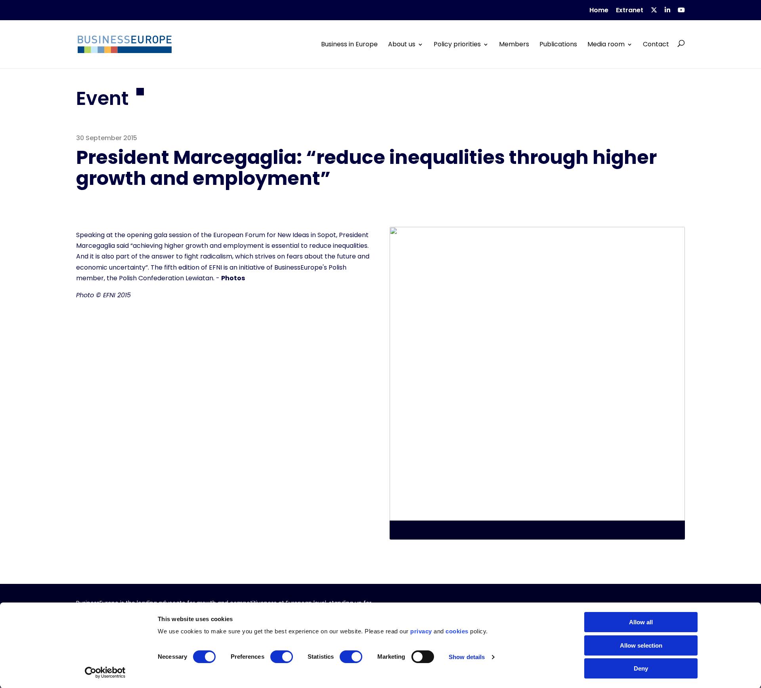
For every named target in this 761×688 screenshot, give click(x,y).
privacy (421, 631)
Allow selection (641, 645)
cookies (457, 631)
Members (514, 44)
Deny (641, 668)
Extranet (629, 11)
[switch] (281, 656)
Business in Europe (349, 44)
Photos (233, 278)
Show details (467, 657)
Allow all (641, 622)
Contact (656, 44)
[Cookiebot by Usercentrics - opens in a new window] (105, 672)
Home (598, 11)
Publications (558, 44)
